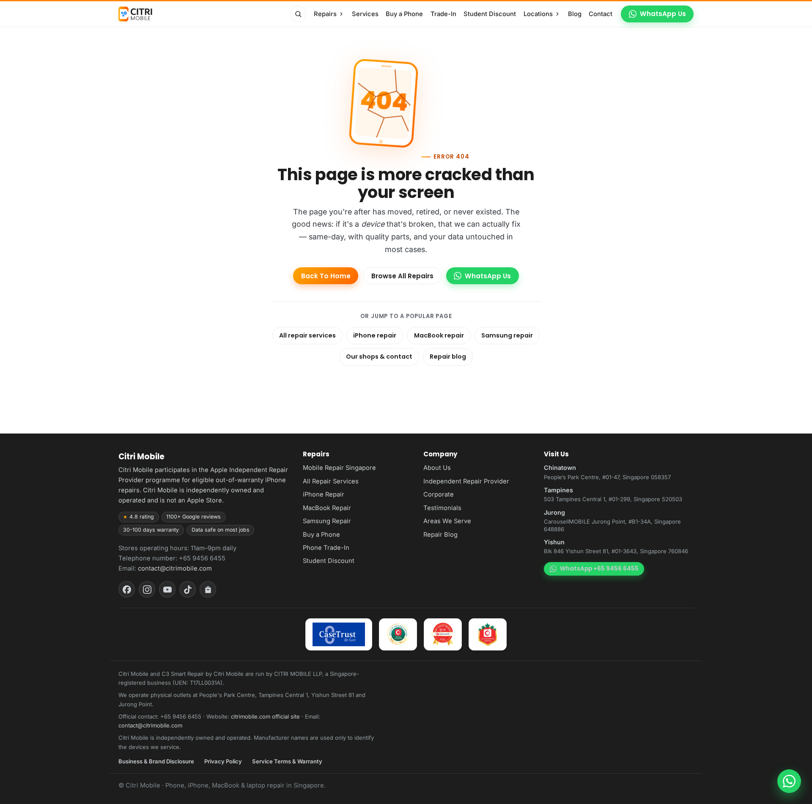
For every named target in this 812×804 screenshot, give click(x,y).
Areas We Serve (447, 521)
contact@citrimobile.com (175, 568)
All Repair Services (331, 481)
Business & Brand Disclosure (156, 761)
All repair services (307, 335)
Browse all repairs (402, 276)
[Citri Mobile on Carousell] (208, 589)
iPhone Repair (323, 494)
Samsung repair (507, 335)
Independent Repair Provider (466, 481)
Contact (600, 14)
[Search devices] (298, 14)
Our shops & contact (379, 356)
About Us (437, 468)
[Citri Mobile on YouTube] (167, 589)
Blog (575, 14)
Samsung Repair (327, 521)
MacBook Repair (327, 508)
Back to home (326, 276)
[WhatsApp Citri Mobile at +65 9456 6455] (789, 781)
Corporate (438, 494)
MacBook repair (439, 335)
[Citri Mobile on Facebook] (126, 589)
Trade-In (443, 14)
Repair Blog (440, 534)
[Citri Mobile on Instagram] (147, 589)
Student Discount (490, 14)
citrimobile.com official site (265, 716)
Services (365, 14)
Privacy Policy (223, 761)
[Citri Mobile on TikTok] (187, 589)
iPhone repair (374, 335)
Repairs (325, 14)
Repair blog (448, 356)
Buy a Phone (404, 14)
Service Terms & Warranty (287, 761)
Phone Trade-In (326, 548)
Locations (538, 14)
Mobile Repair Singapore (339, 468)
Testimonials (442, 508)
